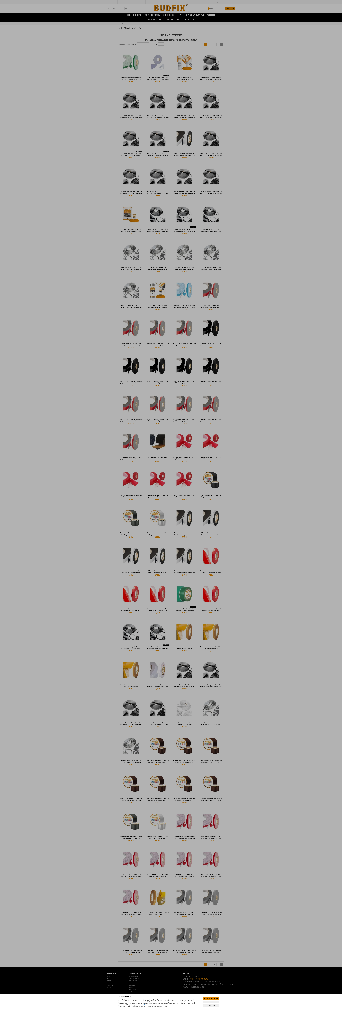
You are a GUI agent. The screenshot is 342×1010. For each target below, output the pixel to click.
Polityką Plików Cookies (150, 1005)
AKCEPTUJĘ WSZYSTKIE (211, 998)
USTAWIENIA (211, 1005)
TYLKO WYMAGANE (211, 1002)
